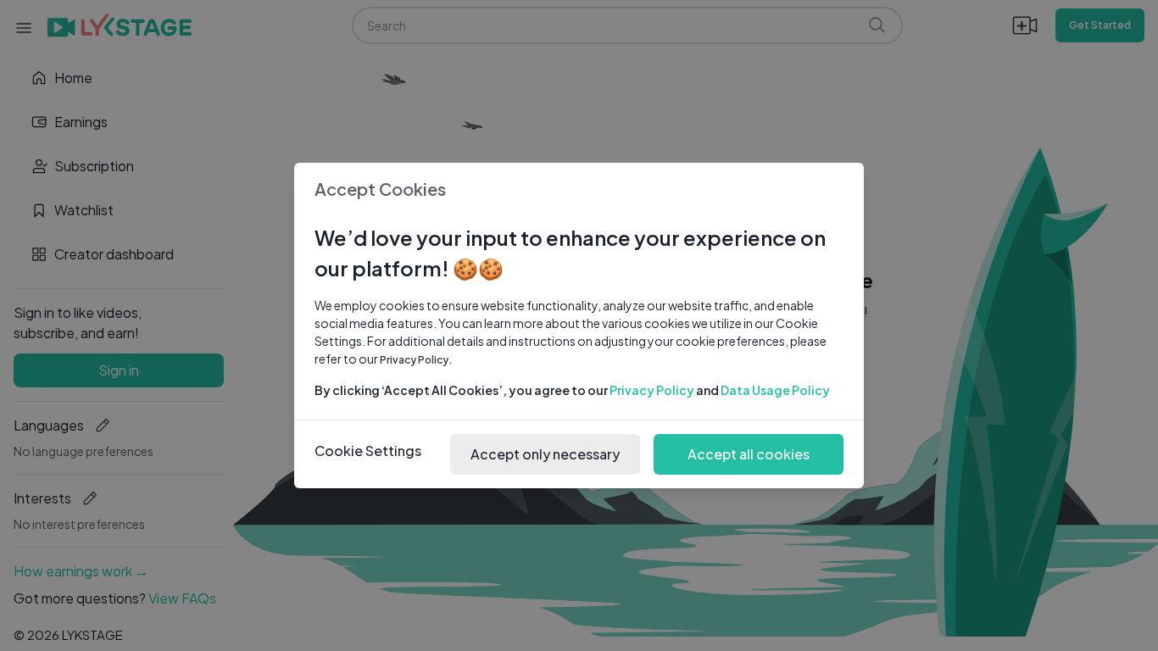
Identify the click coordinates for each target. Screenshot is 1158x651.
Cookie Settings (368, 450)
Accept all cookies (749, 454)
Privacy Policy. (416, 359)
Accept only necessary (545, 454)
